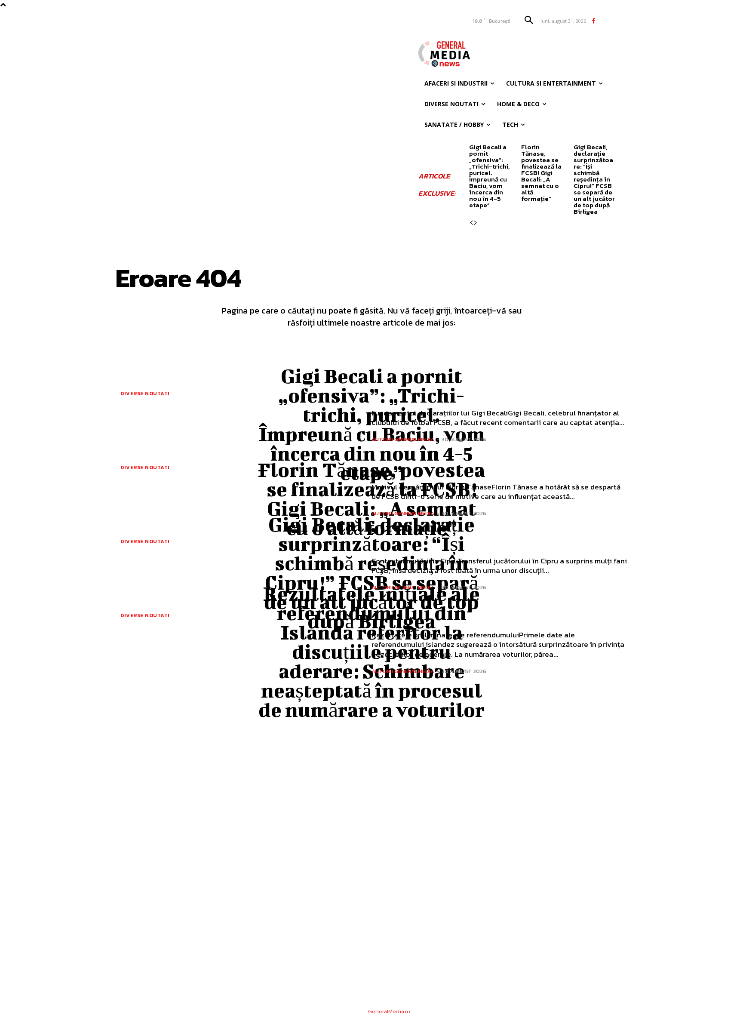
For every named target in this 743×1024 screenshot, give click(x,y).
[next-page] (475, 222)
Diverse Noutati (145, 393)
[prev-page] (471, 222)
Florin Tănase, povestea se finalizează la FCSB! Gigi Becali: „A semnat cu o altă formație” (541, 172)
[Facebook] (593, 20)
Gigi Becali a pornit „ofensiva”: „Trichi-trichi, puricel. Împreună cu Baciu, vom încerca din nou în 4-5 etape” (489, 176)
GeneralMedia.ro (389, 1011)
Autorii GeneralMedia (403, 439)
